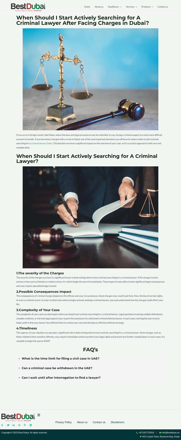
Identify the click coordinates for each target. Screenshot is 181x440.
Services (130, 6)
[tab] (90, 358)
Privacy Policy (63, 422)
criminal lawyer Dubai (41, 143)
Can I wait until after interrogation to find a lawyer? (61, 377)
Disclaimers (117, 422)
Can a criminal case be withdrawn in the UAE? (57, 368)
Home (87, 6)
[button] (89, 415)
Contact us (162, 6)
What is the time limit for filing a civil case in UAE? (60, 358)
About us (99, 6)
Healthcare (113, 6)
